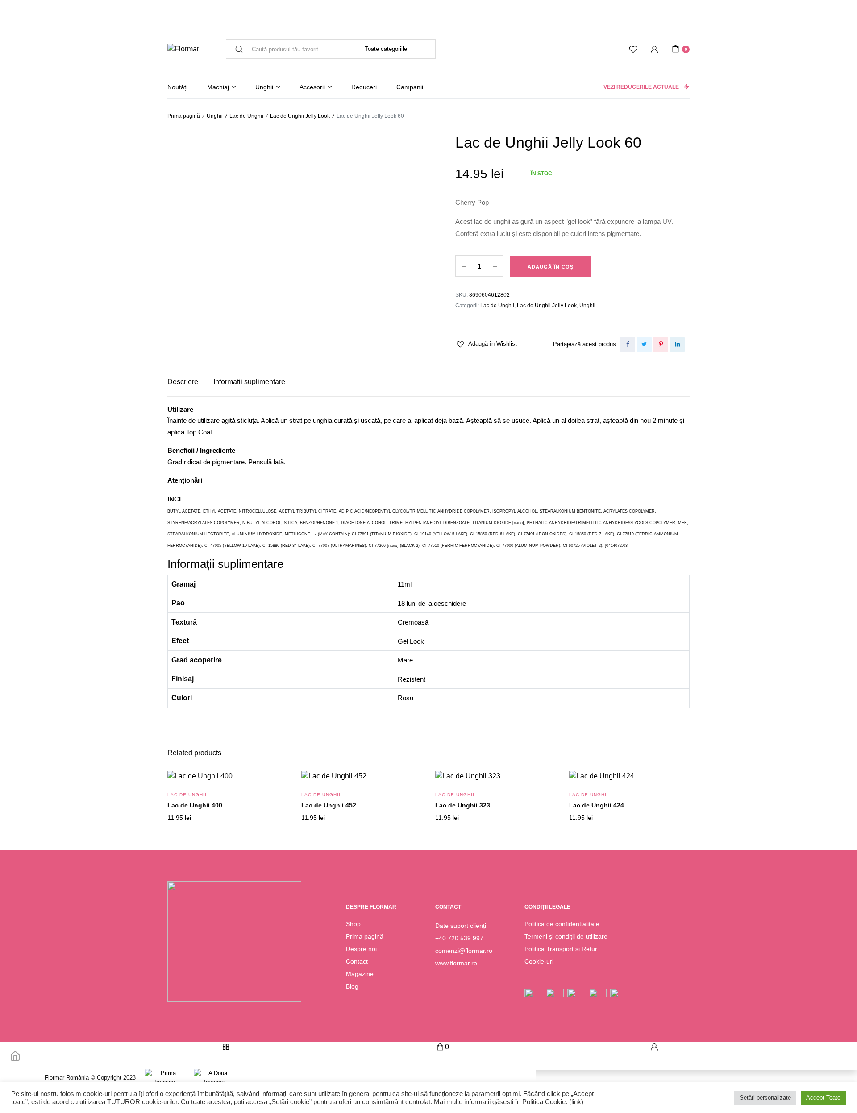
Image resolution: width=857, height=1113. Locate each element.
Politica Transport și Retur (560, 948)
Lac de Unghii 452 (328, 805)
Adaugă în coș (551, 266)
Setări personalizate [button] (765, 1097)
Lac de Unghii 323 (462, 805)
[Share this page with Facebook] (627, 344)
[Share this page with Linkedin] (677, 344)
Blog (352, 986)
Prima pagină (183, 116)
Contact (357, 961)
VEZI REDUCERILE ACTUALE (641, 87)
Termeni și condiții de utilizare (565, 936)
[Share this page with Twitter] (644, 344)
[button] (486, 344)
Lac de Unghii (246, 116)
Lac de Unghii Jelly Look (300, 116)
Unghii (264, 87)
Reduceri (364, 87)
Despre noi (361, 948)
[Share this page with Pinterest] (660, 344)
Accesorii (312, 87)
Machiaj (218, 87)
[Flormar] (183, 49)
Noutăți (177, 87)
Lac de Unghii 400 (194, 805)
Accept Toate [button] (823, 1097)
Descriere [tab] (182, 381)
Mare (405, 660)
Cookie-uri (538, 961)
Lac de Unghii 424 (596, 805)
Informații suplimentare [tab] (249, 381)
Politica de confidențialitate (561, 923)
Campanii (409, 87)
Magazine (360, 973)
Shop (353, 923)
